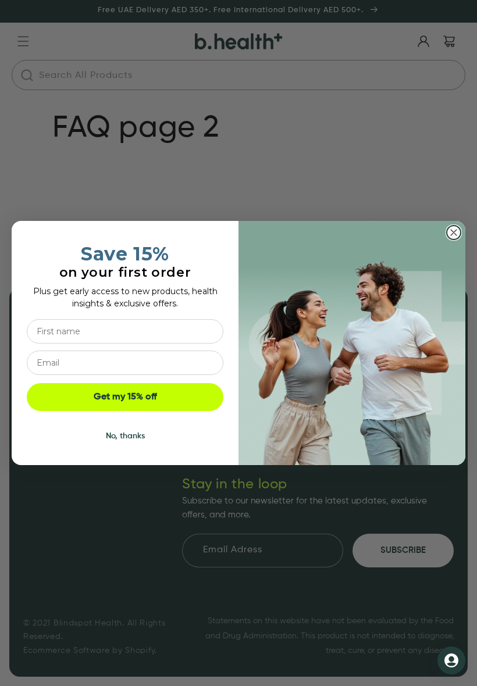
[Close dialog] (454, 233)
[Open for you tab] (451, 660)
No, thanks (125, 436)
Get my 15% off (125, 397)
